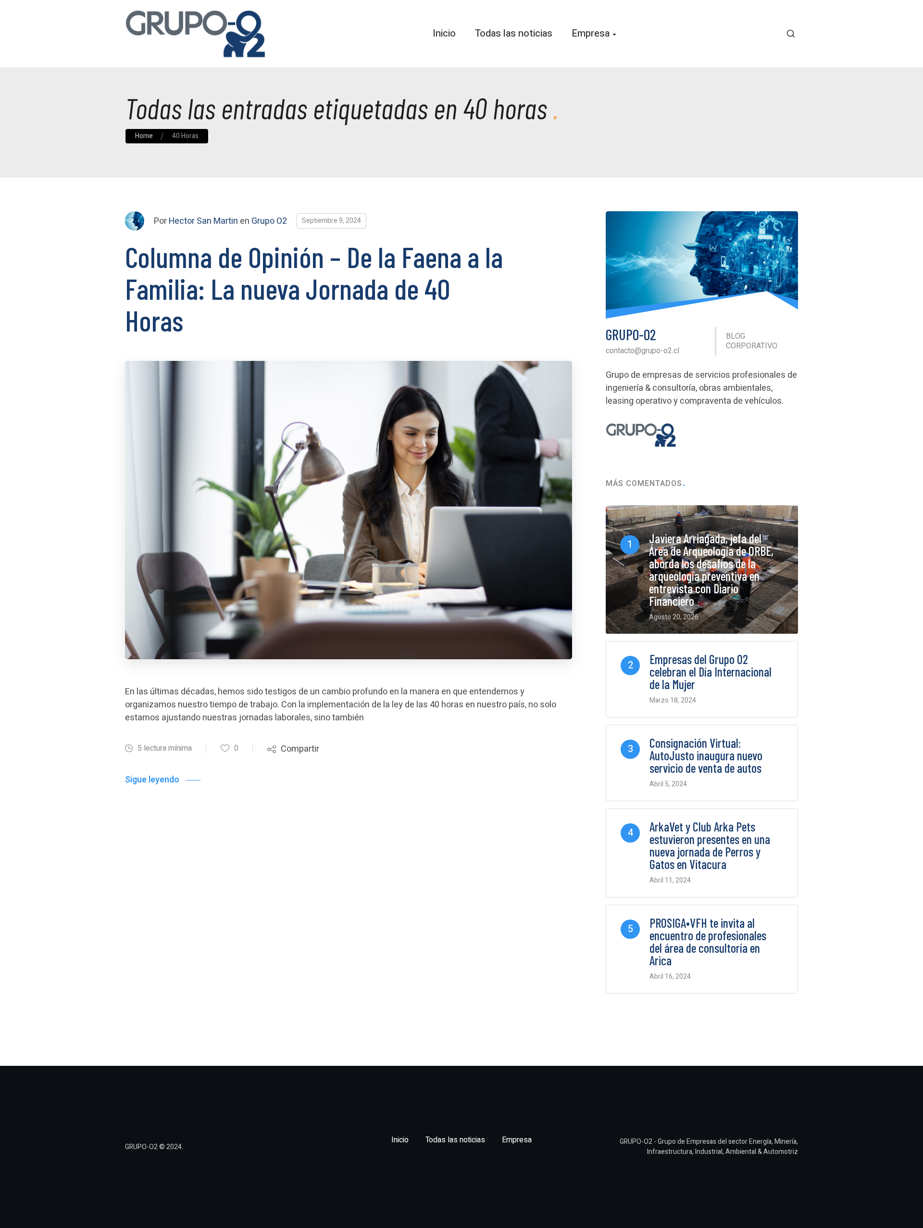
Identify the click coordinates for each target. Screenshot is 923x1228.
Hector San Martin (203, 221)
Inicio (444, 33)
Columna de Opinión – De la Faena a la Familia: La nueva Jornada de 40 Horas (314, 288)
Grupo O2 (269, 221)
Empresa (591, 33)
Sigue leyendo (152, 779)
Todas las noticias (513, 33)
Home (144, 136)
